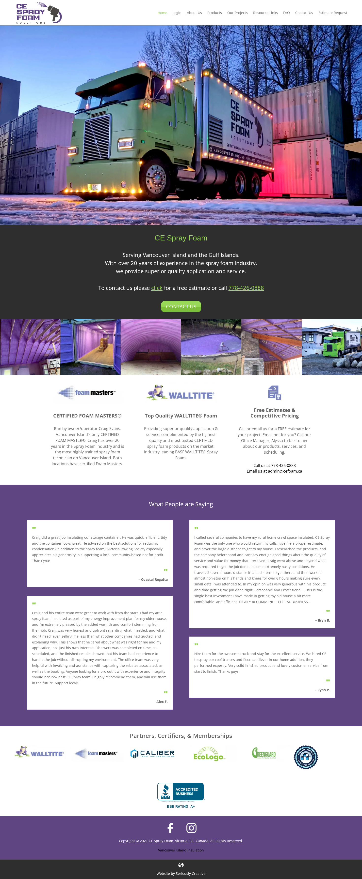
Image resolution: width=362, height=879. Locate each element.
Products (214, 12)
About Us (194, 12)
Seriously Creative (190, 873)
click (157, 287)
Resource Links (265, 12)
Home (162, 12)
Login (177, 12)
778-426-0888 (246, 287)
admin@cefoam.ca (285, 471)
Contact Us (304, 12)
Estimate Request (332, 12)
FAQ (286, 12)
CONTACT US (181, 306)
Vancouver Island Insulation (181, 850)
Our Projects (237, 12)
